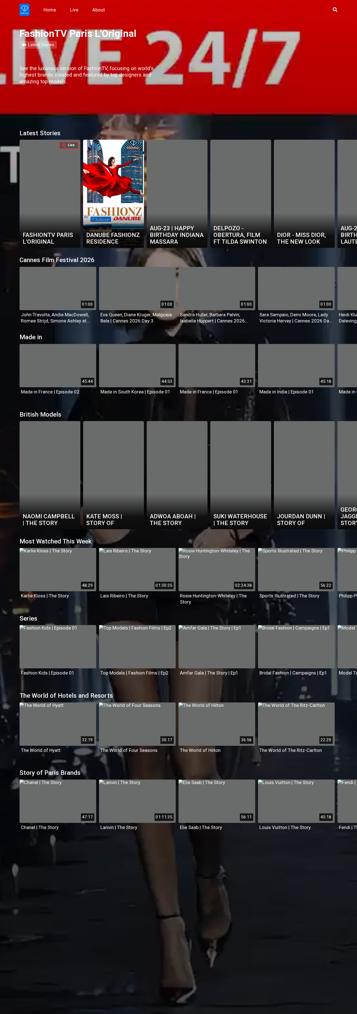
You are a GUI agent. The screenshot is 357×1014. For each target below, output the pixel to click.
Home (50, 10)
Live (74, 10)
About (98, 10)
